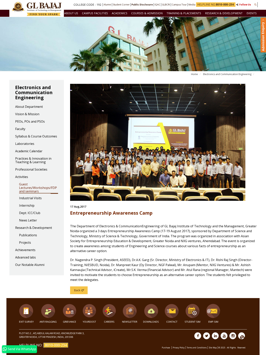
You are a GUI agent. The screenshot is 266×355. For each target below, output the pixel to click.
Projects (25, 243)
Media (191, 4)
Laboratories (24, 144)
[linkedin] (215, 335)
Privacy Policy (179, 347)
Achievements (25, 250)
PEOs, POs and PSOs (30, 122)
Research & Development (224, 13)
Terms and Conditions (197, 347)
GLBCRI (166, 4)
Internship (26, 206)
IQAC (157, 4)
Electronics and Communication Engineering (227, 74)
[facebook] (197, 335)
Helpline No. (215, 4)
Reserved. (241, 347)
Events (252, 13)
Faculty (20, 129)
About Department (29, 107)
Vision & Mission (27, 114)
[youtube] (224, 335)
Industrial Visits (30, 198)
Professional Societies (31, 170)
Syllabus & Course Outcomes (36, 136)
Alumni (107, 4)
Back (77, 290)
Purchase (166, 347)
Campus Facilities (95, 13)
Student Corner (121, 4)
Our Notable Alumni (29, 265)
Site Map (213, 347)
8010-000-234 (56, 345)
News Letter (28, 220)
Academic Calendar (28, 151)
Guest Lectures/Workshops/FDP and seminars (38, 187)
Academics (119, 13)
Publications (28, 235)
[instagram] (232, 335)
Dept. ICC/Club (29, 213)
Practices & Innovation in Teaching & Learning (33, 160)
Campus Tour (179, 4)
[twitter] (206, 335)
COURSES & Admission (147, 13)
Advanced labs (25, 257)
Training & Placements (183, 13)
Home (194, 74)
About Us (71, 13)
